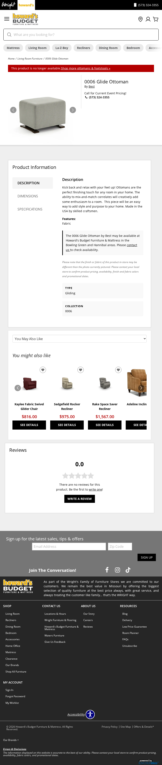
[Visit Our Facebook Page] (107, 570)
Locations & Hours (55, 614)
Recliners (83, 48)
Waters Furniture (54, 635)
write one (95, 489)
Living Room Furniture (30, 58)
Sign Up (147, 557)
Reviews (88, 626)
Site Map (125, 726)
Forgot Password (15, 696)
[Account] (148, 19)
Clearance (11, 659)
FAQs (125, 639)
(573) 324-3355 (98, 97)
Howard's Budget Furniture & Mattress (62, 628)
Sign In (9, 690)
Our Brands (12, 665)
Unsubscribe (129, 646)
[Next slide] (141, 388)
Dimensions (28, 196)
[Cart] (156, 19)
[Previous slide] (18, 388)
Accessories (12, 639)
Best (92, 86)
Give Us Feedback (55, 642)
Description (29, 183)
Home (11, 58)
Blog (125, 614)
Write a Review (80, 499)
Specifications (30, 209)
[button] (6, 19)
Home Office (12, 646)
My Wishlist (12, 703)
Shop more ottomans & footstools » (85, 68)
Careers (88, 620)
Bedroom (133, 48)
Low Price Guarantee (134, 626)
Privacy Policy (109, 726)
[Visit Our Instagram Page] (118, 570)
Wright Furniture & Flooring (60, 620)
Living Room (37, 48)
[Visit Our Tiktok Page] (128, 570)
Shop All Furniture (15, 671)
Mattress (13, 48)
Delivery (127, 620)
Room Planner (130, 633)
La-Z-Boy (61, 48)
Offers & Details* (144, 726)
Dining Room (108, 48)
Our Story (88, 614)
